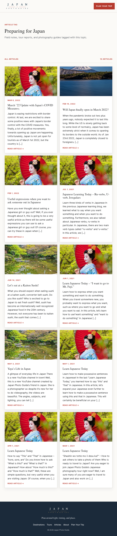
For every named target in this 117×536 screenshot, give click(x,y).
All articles (11, 59)
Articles (57, 524)
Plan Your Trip (104, 6)
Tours (49, 524)
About (66, 524)
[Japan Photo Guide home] (17, 6)
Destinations (39, 524)
